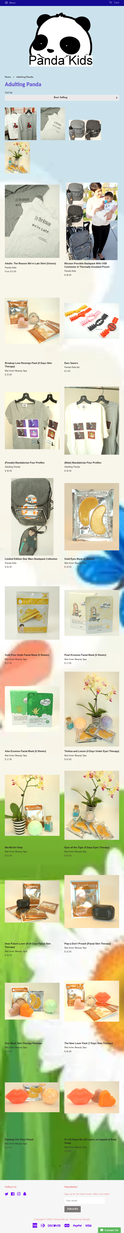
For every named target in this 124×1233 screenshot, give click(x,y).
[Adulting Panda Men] (20, 139)
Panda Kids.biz (60, 1219)
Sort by (8, 92)
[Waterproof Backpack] (85, 139)
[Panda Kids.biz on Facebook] (13, 1194)
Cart (116, 3)
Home (8, 77)
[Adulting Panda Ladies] (53, 139)
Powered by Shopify (80, 1219)
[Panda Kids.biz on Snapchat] (24, 1194)
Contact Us (110, 1230)
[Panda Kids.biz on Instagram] (19, 1194)
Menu (12, 2)
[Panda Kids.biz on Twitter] (6, 1194)
